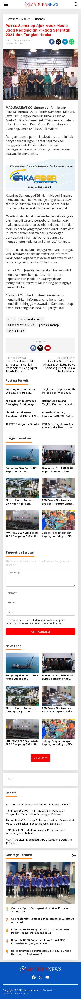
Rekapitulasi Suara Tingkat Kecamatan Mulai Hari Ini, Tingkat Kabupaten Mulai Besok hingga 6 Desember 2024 (58, 402)
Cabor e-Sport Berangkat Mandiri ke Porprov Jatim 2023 (39, 910)
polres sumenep (49, 325)
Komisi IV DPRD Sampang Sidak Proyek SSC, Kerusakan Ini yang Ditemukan (38, 941)
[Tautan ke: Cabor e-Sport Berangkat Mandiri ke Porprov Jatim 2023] (40, 883)
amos (11, 319)
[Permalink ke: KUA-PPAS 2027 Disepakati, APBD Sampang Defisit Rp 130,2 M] (22, 520)
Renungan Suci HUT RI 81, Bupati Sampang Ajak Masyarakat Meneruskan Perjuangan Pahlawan (57, 469)
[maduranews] (41, 4)
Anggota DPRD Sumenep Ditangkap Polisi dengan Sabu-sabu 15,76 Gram (21, 402)
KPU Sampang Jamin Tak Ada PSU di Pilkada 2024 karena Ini (57, 426)
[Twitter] (40, 348)
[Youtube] (47, 348)
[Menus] (6, 4)
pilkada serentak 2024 (21, 325)
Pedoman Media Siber (16, 993)
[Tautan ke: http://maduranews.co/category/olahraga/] (73, 855)
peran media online (31, 319)
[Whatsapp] (71, 42)
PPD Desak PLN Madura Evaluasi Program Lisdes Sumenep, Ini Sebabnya (57, 502)
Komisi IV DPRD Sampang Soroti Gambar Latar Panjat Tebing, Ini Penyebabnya (40, 931)
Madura (10, 43)
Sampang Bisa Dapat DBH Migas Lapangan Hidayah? (22, 469)
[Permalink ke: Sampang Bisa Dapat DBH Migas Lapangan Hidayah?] (22, 455)
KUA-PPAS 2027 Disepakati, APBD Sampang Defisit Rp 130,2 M (22, 534)
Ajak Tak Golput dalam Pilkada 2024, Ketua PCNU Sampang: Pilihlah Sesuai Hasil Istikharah (59, 364)
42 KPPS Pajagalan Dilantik (22, 424)
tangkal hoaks (16, 330)
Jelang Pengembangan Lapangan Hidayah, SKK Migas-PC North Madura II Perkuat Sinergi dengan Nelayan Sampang (58, 534)
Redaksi (47, 990)
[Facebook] (33, 348)
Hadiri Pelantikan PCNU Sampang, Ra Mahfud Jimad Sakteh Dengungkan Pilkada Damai (22, 364)
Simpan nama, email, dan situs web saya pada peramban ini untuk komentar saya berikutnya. (35, 621)
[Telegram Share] (65, 42)
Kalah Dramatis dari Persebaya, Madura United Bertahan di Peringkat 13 (41, 952)
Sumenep (19, 43)
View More (40, 758)
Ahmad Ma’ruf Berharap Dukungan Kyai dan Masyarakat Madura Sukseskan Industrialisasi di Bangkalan (21, 502)
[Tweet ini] (58, 42)
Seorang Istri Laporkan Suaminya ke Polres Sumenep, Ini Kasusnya (20, 391)
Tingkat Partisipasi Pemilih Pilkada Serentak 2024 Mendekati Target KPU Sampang (58, 391)
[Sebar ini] (52, 42)
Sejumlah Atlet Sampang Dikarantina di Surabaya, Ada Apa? (43, 920)
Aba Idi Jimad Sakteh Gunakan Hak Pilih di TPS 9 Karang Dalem (22, 414)
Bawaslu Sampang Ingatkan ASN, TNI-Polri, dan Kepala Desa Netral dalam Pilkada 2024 (57, 414)
